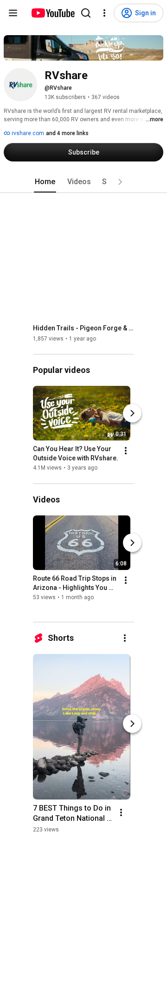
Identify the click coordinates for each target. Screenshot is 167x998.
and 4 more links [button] (67, 133)
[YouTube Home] (52, 13)
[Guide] (13, 13)
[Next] (132, 413)
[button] (120, 182)
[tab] (45, 182)
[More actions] (125, 451)
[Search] (85, 13)
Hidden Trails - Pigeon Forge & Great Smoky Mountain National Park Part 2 (84, 328)
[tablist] (83, 182)
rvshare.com (27, 133)
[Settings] (104, 13)
